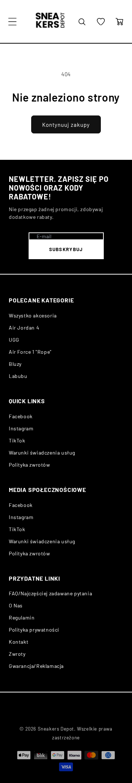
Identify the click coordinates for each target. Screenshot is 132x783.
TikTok (17, 440)
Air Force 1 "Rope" (30, 352)
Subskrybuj (66, 249)
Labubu (18, 376)
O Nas (16, 605)
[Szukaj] (82, 22)
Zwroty (17, 654)
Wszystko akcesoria (33, 315)
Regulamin (21, 617)
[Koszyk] (119, 22)
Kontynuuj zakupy (66, 124)
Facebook (21, 416)
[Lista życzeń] (101, 22)
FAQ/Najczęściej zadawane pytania (50, 593)
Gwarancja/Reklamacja (36, 666)
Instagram (21, 428)
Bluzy (15, 364)
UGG (14, 340)
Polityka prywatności (34, 629)
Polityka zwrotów (29, 465)
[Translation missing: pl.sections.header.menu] (12, 22)
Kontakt (18, 642)
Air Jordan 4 (24, 327)
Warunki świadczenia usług (42, 452)
